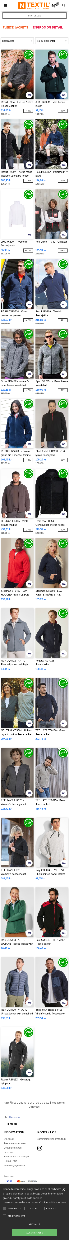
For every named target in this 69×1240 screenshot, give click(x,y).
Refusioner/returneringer (17, 1156)
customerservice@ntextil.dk (51, 1139)
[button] (53, 5)
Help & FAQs (10, 1161)
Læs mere (61, 1202)
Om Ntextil (9, 1139)
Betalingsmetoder (13, 1147)
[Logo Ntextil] (34, 5)
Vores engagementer (15, 1165)
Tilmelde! (12, 1123)
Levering (8, 1152)
